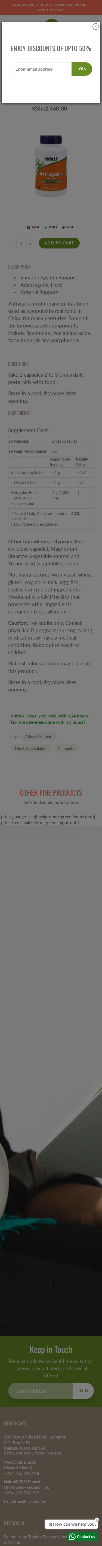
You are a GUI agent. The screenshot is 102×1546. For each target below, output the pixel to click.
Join (82, 69)
